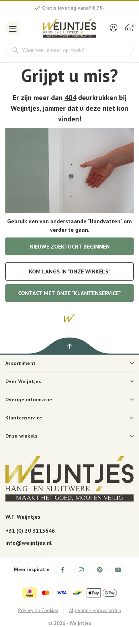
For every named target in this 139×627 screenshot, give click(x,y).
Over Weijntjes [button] (23, 381)
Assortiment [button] (20, 363)
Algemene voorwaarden (95, 610)
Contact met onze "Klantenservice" (69, 293)
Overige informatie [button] (28, 399)
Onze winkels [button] (21, 436)
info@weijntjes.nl (28, 542)
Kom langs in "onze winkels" (69, 271)
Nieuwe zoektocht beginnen (70, 246)
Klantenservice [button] (23, 417)
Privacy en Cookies (38, 610)
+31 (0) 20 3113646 (30, 530)
